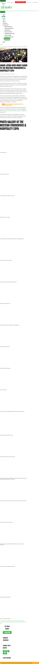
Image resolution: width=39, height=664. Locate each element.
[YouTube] (4, 653)
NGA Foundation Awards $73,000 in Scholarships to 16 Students (12, 620)
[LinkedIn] (6, 651)
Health (4, 19)
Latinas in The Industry (8, 36)
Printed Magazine (10, 2)
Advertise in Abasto (20, 2)
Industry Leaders (7, 35)
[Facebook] (6, 653)
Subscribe (7, 632)
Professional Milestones (9, 33)
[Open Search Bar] (1, 44)
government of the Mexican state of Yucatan (14, 110)
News (4, 16)
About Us (2, 2)
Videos (4, 42)
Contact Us (29, 2)
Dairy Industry (7, 30)
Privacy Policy (35, 2)
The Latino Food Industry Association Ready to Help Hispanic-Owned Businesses (12, 105)
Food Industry (5, 24)
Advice (4, 18)
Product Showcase (8, 31)
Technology (5, 23)
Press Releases (7, 40)
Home (4, 14)
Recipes (4, 21)
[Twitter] (4, 651)
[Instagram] (8, 651)
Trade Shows (7, 38)
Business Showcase (8, 26)
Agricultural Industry (8, 28)
